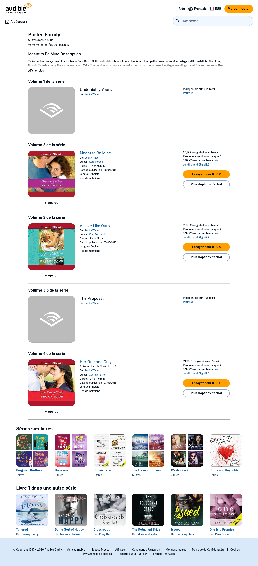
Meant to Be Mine (95, 153)
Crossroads (102, 530)
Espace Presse (100, 550)
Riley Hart (105, 534)
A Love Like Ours (95, 226)
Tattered (22, 530)
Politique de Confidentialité (208, 550)
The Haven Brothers (146, 470)
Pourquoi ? (190, 93)
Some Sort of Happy (69, 530)
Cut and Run (102, 470)
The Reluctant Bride (146, 530)
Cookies (235, 550)
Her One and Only (96, 362)
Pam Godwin (223, 534)
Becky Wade (92, 94)
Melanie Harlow (70, 534)
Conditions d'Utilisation (146, 550)
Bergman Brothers (29, 470)
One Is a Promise (222, 530)
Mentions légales (176, 550)
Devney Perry (30, 534)
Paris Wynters (185, 534)
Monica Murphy (147, 534)
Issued (176, 530)
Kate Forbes (96, 161)
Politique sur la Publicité (132, 554)
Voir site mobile (76, 550)
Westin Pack (179, 470)
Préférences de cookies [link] (97, 554)
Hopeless (61, 470)
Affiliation (120, 550)
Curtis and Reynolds (224, 470)
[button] (38, 70)
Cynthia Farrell (97, 374)
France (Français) (164, 554)
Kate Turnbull (97, 234)
